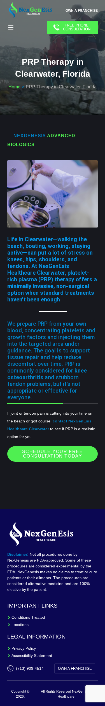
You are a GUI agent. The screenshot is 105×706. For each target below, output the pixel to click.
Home (14, 86)
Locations (20, 624)
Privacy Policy (23, 648)
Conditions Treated (28, 617)
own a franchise (82, 11)
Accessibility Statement (31, 655)
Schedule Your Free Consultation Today (52, 453)
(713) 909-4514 (30, 668)
